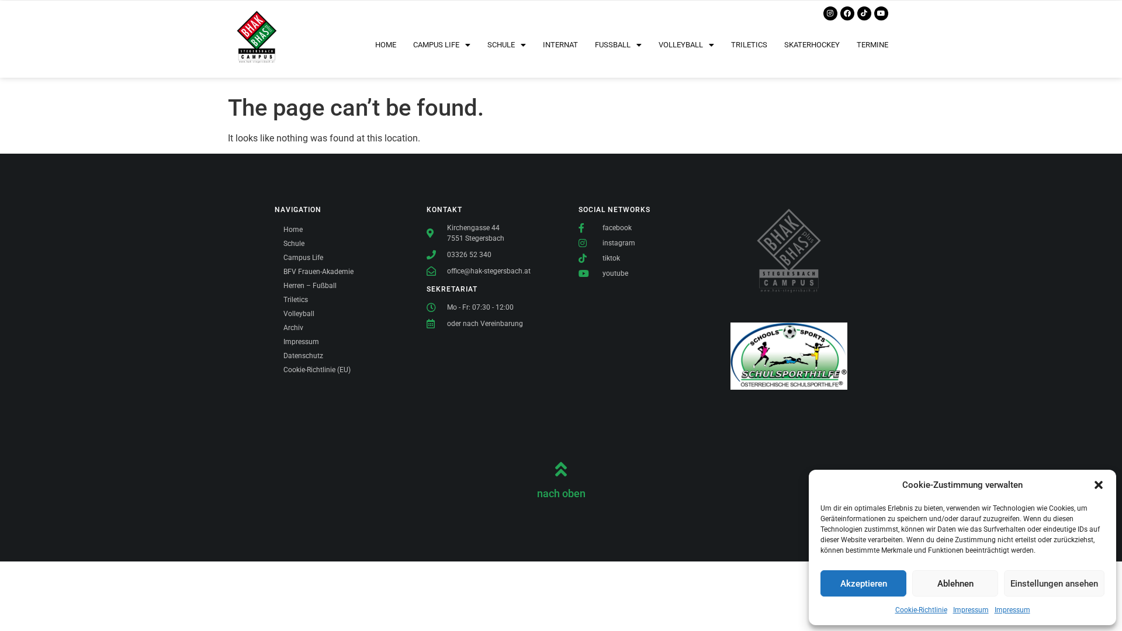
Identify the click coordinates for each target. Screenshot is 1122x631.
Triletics (749, 44)
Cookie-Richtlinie (921, 610)
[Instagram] (830, 13)
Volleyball (298, 314)
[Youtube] (881, 13)
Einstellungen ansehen (1054, 583)
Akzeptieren (863, 583)
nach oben (561, 493)
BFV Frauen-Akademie (318, 272)
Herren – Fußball (310, 286)
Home (385, 44)
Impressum (971, 610)
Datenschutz (303, 356)
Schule (293, 244)
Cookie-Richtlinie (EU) (317, 370)
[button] (1098, 485)
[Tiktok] (864, 13)
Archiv (293, 328)
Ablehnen (955, 583)
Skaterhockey (812, 44)
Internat (560, 44)
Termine (872, 44)
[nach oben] (561, 469)
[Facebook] (847, 13)
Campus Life (303, 258)
